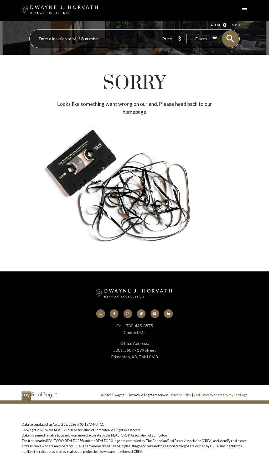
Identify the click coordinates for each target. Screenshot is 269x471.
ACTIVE (216, 25)
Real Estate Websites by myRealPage (220, 395)
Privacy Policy (181, 395)
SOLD (236, 25)
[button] (100, 313)
